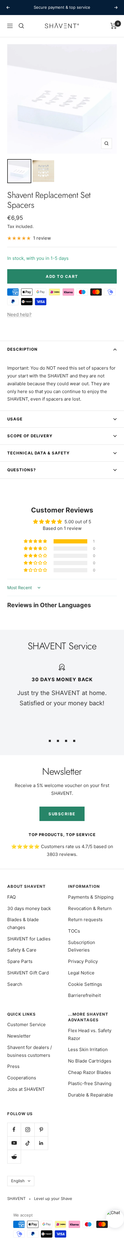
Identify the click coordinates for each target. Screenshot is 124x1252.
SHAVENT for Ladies (29, 939)
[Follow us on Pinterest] (41, 1129)
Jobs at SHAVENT (26, 1089)
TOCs (74, 931)
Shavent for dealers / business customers (29, 1051)
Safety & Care (21, 950)
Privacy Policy (83, 961)
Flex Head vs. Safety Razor (89, 1034)
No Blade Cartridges (89, 1061)
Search (14, 984)
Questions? (21, 469)
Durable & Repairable (90, 1095)
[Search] (21, 26)
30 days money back (29, 908)
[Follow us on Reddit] (14, 1156)
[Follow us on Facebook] (14, 1129)
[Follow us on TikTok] (27, 1143)
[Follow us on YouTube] (14, 1143)
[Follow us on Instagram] (27, 1129)
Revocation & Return (90, 908)
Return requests (85, 919)
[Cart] (113, 26)
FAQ (11, 897)
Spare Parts (20, 961)
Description (22, 349)
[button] (36, 541)
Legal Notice (81, 973)
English (18, 1180)
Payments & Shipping (90, 897)
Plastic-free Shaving (89, 1083)
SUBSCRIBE (62, 813)
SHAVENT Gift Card (28, 973)
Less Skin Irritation (88, 1049)
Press (13, 1066)
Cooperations (21, 1078)
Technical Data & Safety (38, 453)
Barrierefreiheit (84, 995)
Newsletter (19, 1036)
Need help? (19, 314)
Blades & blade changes (23, 923)
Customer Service (26, 1024)
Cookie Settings (85, 984)
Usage (15, 419)
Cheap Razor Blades (89, 1072)
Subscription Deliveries (81, 946)
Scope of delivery (29, 435)
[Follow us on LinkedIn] (41, 1143)
